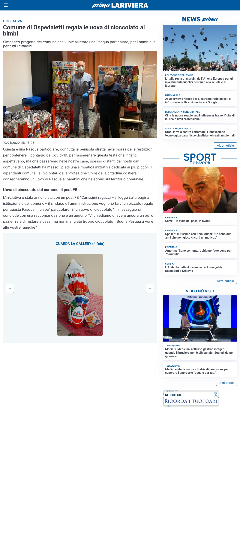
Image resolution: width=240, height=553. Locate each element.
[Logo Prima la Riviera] (120, 5)
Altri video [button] (226, 383)
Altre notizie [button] (225, 145)
